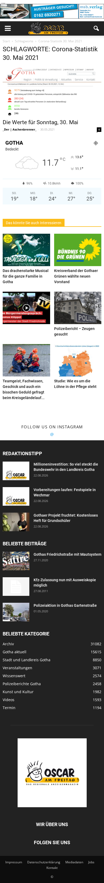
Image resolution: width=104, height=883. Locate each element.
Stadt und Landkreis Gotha (26, 659)
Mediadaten (74, 862)
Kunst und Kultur (18, 691)
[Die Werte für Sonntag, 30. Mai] (52, 91)
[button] (96, 28)
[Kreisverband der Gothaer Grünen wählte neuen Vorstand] (78, 250)
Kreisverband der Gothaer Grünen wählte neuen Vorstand (76, 276)
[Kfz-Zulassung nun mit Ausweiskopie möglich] (16, 586)
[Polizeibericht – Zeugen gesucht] (78, 308)
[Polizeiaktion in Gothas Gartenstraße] (16, 612)
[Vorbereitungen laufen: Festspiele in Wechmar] (16, 496)
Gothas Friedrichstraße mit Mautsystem (67, 554)
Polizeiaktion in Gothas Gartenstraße (65, 605)
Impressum (13, 862)
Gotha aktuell (14, 651)
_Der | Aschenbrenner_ (20, 129)
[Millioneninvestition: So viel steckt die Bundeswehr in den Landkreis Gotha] (16, 471)
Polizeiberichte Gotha (22, 683)
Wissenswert (14, 675)
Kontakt (52, 867)
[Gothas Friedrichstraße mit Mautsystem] (16, 561)
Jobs (91, 862)
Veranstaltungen (17, 667)
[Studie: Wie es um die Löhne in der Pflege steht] (78, 360)
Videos (8, 699)
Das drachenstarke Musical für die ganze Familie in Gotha (26, 276)
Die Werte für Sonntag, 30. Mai (40, 122)
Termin (9, 707)
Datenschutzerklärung (43, 862)
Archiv (8, 643)
